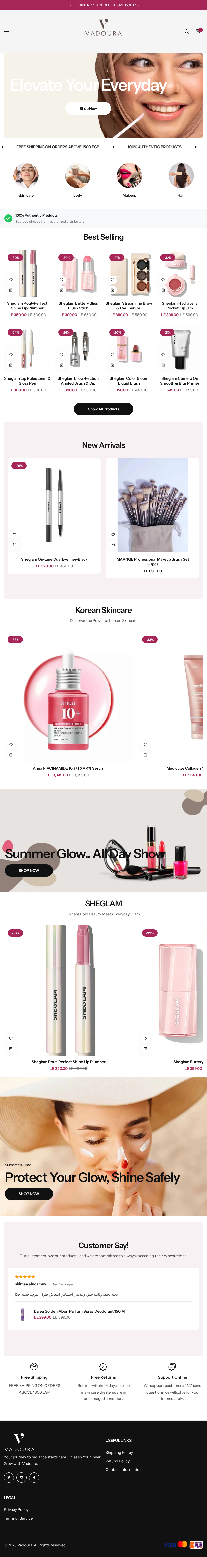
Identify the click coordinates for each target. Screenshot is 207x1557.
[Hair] (181, 175)
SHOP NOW (29, 870)
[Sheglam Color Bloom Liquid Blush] (129, 348)
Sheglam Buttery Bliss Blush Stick (78, 305)
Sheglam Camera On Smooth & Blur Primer (179, 381)
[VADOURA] (103, 31)
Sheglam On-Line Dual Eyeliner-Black (54, 559)
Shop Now (88, 108)
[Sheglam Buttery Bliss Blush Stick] (78, 273)
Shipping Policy (119, 1452)
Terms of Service (18, 1518)
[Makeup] (129, 175)
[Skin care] (26, 175)
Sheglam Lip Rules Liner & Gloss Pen (27, 381)
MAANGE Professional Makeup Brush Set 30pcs (153, 561)
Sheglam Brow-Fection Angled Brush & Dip (78, 381)
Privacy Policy (16, 1509)
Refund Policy (118, 1461)
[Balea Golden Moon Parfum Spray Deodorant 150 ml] (22, 1314)
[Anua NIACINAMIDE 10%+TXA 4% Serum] (68, 697)
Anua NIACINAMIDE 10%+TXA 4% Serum (68, 768)
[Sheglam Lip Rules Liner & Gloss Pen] (27, 348)
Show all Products (103, 409)
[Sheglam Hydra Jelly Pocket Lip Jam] (179, 273)
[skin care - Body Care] (77, 175)
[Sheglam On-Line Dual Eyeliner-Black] (54, 505)
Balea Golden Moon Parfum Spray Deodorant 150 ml (80, 1311)
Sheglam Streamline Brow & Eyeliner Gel (129, 305)
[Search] (186, 31)
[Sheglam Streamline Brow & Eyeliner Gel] (129, 273)
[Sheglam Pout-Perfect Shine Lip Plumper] (27, 273)
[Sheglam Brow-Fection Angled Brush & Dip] (78, 348)
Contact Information (124, 1469)
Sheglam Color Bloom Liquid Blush (129, 381)
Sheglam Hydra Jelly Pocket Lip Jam (180, 305)
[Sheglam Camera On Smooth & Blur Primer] (179, 348)
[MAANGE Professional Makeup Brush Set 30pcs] (152, 505)
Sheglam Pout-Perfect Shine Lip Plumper (27, 305)
